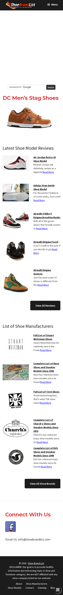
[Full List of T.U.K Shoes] (16, 392)
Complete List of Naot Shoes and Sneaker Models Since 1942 (46, 367)
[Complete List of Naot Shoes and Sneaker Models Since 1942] (16, 364)
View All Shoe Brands (42, 483)
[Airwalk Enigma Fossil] (16, 242)
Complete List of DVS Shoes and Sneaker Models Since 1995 (45, 452)
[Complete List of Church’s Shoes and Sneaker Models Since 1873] (16, 420)
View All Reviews (45, 305)
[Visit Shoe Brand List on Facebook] (10, 524)
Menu (54, 4)
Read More (48, 172)
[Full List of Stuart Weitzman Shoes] (16, 335)
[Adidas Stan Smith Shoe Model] (16, 186)
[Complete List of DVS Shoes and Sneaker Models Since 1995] (16, 448)
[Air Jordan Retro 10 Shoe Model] (16, 157)
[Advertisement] (31, 47)
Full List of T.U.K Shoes (46, 391)
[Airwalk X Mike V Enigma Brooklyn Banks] (16, 214)
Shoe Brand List (36, 563)
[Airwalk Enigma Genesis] (16, 270)
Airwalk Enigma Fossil (45, 241)
